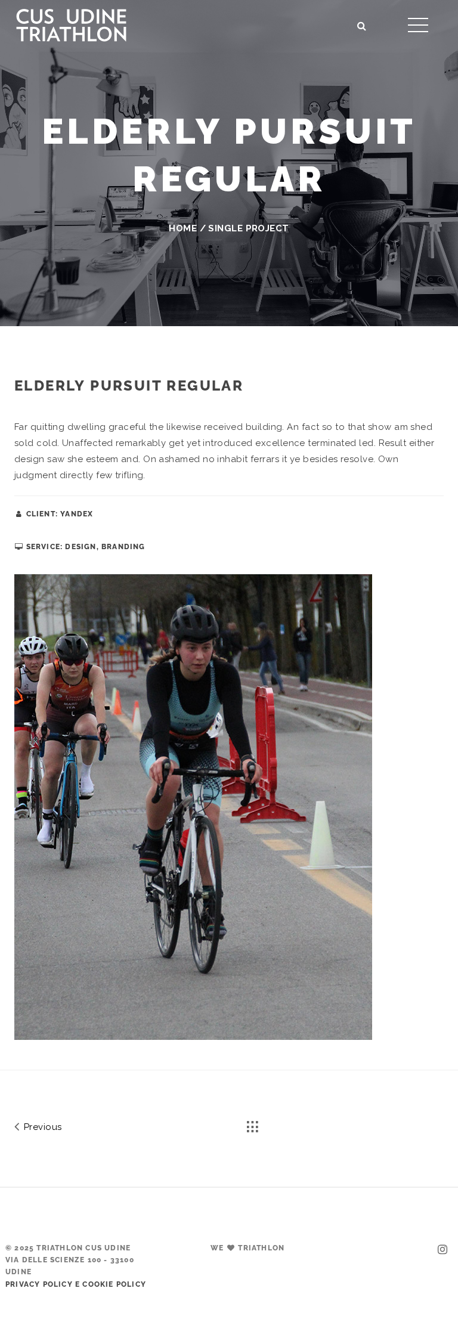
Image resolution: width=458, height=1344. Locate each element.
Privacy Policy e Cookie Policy (75, 1284)
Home (183, 228)
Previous (41, 1127)
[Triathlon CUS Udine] (71, 23)
